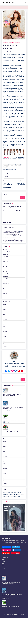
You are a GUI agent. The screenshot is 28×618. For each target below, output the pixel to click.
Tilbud (17, 42)
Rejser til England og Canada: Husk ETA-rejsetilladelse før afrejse (12, 207)
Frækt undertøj (6, 157)
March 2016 (5, 278)
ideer (16, 164)
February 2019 (6, 268)
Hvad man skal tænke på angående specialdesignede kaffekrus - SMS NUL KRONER (13, 239)
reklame (11, 494)
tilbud (20, 164)
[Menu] (25, 2)
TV (3, 343)
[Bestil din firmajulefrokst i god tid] (5, 427)
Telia (4, 338)
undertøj (5, 166)
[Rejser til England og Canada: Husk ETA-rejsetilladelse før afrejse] (5, 390)
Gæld (4, 314)
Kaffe (4, 321)
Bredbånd (5, 307)
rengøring (16, 494)
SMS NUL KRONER (9, 3)
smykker (9, 496)
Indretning (5, 316)
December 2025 (6, 251)
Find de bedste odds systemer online (11, 215)
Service (4, 334)
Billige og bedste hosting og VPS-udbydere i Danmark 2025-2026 (13, 211)
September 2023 (6, 259)
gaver (12, 164)
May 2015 (5, 288)
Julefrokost (5, 319)
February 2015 (6, 291)
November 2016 (6, 276)
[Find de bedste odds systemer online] (5, 416)
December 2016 (6, 273)
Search (5, 194)
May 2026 (5, 249)
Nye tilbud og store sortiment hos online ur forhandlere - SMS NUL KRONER (11, 235)
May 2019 (5, 266)
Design (5, 42)
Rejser (4, 329)
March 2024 (5, 256)
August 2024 (5, 254)
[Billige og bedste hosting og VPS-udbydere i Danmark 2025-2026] (5, 403)
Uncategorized (6, 346)
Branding (5, 304)
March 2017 (5, 271)
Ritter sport (21, 494)
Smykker (4, 336)
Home (3, 7)
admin (6, 174)
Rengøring (5, 331)
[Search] (23, 379)
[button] (7, 176)
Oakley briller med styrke (11, 492)
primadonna (5, 494)
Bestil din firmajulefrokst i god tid (10, 218)
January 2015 (5, 293)
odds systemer (20, 492)
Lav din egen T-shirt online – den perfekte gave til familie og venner (14, 221)
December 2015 (6, 283)
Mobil (4, 324)
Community (5, 309)
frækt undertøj (6, 164)
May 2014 (5, 295)
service (4, 496)
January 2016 (5, 281)
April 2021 (5, 264)
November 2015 (6, 286)
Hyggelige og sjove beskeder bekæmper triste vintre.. (14, 241)
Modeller (12, 42)
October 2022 (6, 261)
